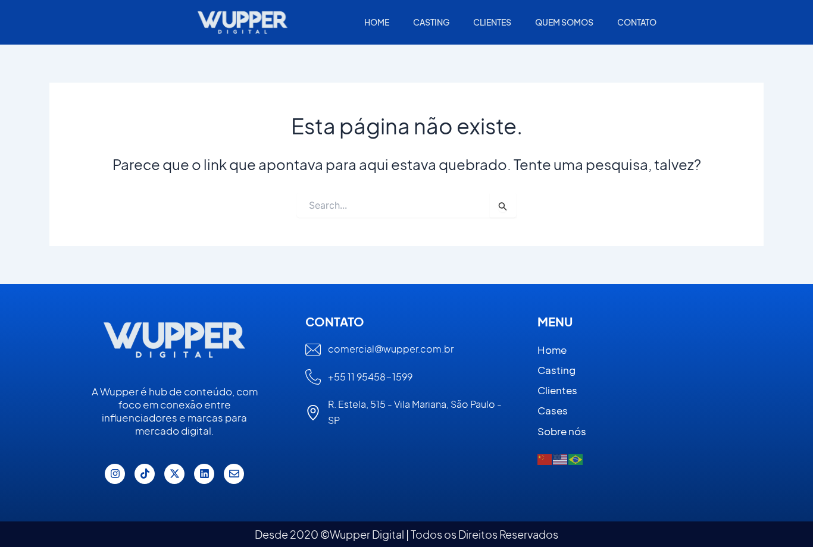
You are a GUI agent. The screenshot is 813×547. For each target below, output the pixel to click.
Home (376, 22)
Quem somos (564, 22)
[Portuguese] (576, 458)
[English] (560, 458)
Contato (636, 22)
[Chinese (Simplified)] (545, 458)
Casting (431, 22)
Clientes (492, 22)
